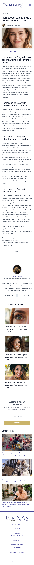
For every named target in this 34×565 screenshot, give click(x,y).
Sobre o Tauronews (17, 544)
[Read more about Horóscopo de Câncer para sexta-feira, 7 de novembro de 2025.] (17, 372)
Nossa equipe (17, 547)
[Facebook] (11, 51)
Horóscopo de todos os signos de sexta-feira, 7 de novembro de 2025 (16, 329)
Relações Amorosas (17, 535)
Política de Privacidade (17, 552)
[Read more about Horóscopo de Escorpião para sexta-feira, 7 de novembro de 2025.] (17, 344)
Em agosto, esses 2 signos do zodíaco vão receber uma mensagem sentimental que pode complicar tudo (15, 504)
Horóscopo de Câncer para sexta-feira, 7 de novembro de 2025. (16, 385)
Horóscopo (5, 13)
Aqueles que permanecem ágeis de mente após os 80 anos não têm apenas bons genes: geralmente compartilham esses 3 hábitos (17, 480)
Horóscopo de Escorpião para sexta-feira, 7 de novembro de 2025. (16, 357)
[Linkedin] (23, 51)
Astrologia (17, 528)
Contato (17, 549)
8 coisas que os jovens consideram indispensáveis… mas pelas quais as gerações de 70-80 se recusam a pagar (17, 455)
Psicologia (17, 533)
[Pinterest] (19, 51)
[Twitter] (15, 51)
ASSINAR (17, 423)
